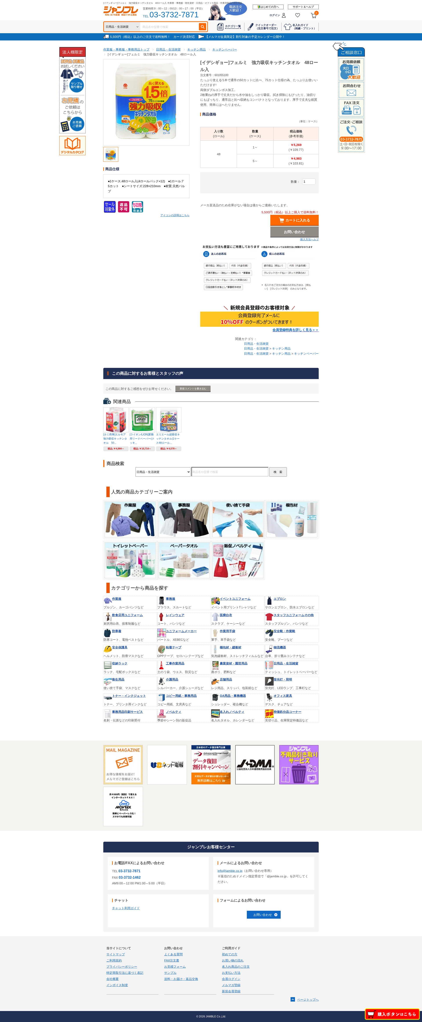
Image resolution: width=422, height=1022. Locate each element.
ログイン (274, 15)
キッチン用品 (281, 348)
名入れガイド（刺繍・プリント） (304, 27)
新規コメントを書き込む (193, 388)
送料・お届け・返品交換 (181, 979)
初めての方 (229, 954)
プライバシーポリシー (121, 966)
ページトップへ (308, 999)
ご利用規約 (114, 960)
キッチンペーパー (306, 353)
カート (316, 13)
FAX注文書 (171, 960)
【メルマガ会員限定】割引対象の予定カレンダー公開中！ (245, 36)
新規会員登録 (231, 991)
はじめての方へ (269, 6)
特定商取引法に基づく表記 (124, 973)
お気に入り (298, 15)
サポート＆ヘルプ (303, 6)
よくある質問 (173, 954)
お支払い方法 (231, 973)
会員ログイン (231, 979)
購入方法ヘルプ (309, 239)
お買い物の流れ (233, 960)
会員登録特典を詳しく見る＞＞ (296, 330)
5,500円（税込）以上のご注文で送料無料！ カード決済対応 (152, 36)
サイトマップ (115, 954)
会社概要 (112, 979)
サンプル (170, 973)
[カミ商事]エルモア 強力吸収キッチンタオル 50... (115, 438)
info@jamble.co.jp (230, 870)
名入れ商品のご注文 (236, 966)
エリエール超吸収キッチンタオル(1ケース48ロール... (168, 438)
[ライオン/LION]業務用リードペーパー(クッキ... (142, 438)
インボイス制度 (117, 985)
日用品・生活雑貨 (256, 343)
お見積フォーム (175, 966)
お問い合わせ (262, 914)
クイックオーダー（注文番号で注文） (267, 27)
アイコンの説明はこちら (174, 215)
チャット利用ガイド (126, 908)
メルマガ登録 (231, 985)
